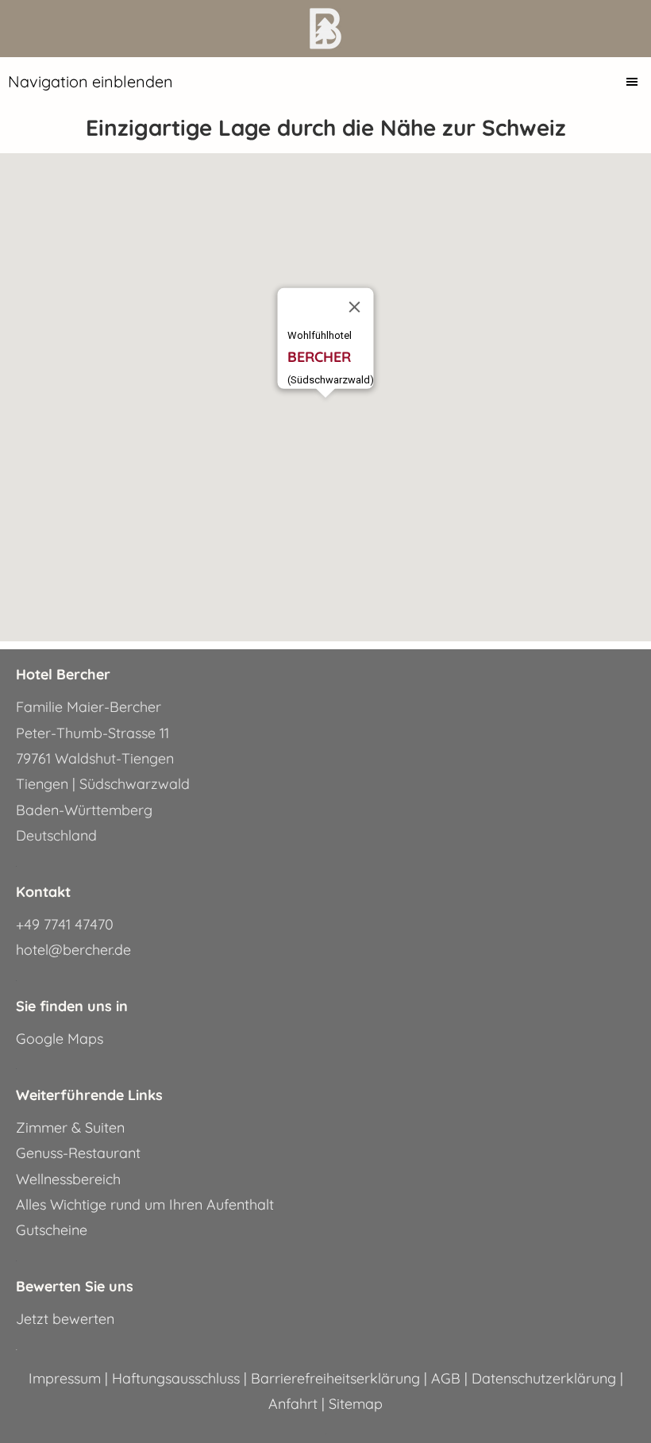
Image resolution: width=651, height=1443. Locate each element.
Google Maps (59, 1038)
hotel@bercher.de (73, 950)
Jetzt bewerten (65, 1319)
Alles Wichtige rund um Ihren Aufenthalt (145, 1204)
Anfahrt (295, 1404)
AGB (447, 1378)
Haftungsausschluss (178, 1378)
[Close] (355, 307)
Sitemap (356, 1404)
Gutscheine (51, 1230)
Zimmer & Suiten (70, 1127)
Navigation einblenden (90, 81)
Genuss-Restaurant (78, 1153)
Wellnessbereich (68, 1179)
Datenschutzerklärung (546, 1378)
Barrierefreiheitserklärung (337, 1378)
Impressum (67, 1378)
